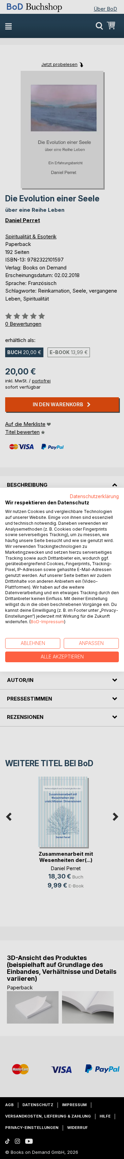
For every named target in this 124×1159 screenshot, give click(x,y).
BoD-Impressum (47, 621)
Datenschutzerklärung (94, 496)
